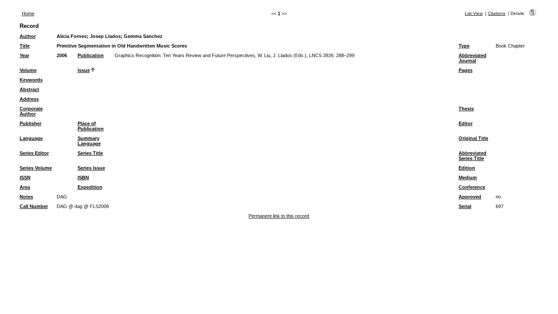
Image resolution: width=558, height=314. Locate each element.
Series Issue (91, 168)
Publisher (30, 123)
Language (31, 138)
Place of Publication (91, 126)
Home (28, 13)
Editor (466, 123)
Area (25, 187)
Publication (91, 55)
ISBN (83, 177)
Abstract (29, 89)
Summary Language (89, 141)
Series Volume (36, 168)
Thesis (466, 108)
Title (25, 45)
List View (474, 13)
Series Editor (34, 153)
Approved (470, 196)
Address (29, 99)
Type (464, 45)
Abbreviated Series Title (473, 155)
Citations (496, 13)
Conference (472, 187)
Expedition (90, 187)
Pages (466, 70)
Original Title (473, 138)
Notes (26, 196)
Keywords (31, 79)
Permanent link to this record (278, 215)
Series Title (90, 153)
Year (24, 55)
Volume (28, 70)
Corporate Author (31, 111)
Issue (84, 70)
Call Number (34, 206)
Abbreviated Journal (473, 58)
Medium (468, 177)
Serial (465, 206)
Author (28, 36)
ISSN (25, 177)
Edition (467, 168)
